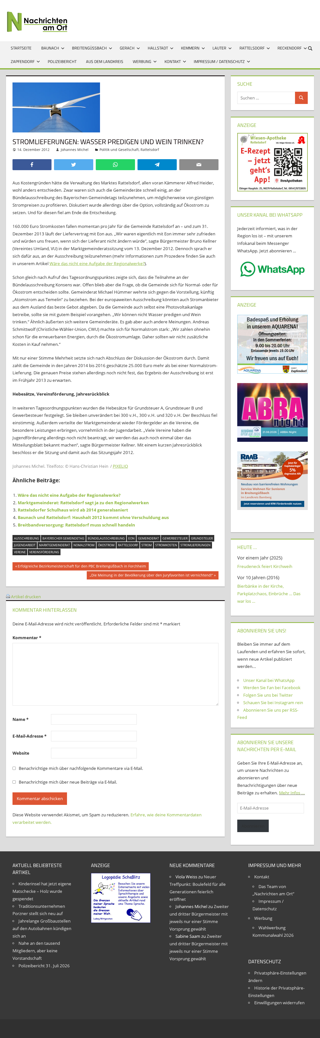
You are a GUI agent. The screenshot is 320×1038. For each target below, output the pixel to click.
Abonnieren (253, 826)
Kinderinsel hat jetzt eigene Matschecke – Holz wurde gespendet (41, 891)
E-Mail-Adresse (29, 736)
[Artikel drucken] (8, 596)
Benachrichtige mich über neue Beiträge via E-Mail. (68, 782)
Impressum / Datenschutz (219, 61)
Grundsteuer (202, 538)
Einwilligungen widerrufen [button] (279, 1003)
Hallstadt (158, 48)
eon (131, 538)
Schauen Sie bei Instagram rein (273, 702)
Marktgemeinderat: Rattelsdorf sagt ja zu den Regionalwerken (83, 503)
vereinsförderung (44, 552)
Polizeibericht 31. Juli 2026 (44, 966)
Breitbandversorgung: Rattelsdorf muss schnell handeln (76, 525)
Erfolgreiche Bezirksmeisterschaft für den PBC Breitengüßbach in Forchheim (82, 566)
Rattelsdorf (252, 48)
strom (147, 545)
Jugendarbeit (25, 545)
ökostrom (106, 545)
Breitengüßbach (89, 48)
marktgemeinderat (54, 545)
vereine (20, 552)
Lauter (219, 48)
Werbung (142, 61)
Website (20, 753)
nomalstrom (84, 545)
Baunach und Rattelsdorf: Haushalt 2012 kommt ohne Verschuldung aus (93, 517)
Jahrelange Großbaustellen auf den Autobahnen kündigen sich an (41, 928)
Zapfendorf (22, 61)
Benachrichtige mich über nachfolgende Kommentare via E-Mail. (81, 768)
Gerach (127, 48)
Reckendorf (290, 48)
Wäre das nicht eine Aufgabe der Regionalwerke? (97, 263)
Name (20, 719)
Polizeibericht (62, 61)
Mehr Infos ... (292, 793)
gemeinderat (148, 538)
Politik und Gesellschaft (119, 149)
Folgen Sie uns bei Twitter (268, 695)
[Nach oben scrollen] (312, 1030)
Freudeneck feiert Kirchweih (264, 566)
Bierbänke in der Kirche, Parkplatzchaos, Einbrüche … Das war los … (268, 593)
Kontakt (172, 61)
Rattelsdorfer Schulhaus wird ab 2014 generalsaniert (73, 510)
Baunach (50, 48)
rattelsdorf (128, 545)
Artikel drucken (26, 596)
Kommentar (26, 637)
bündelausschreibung (106, 538)
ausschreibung (26, 538)
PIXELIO (120, 466)
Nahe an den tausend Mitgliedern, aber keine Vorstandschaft (36, 950)
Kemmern (190, 48)
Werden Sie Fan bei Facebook (271, 687)
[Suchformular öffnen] (310, 48)
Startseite (21, 48)
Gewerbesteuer (175, 538)
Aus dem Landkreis (104, 61)
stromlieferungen (195, 545)
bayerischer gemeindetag (63, 538)
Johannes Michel (74, 149)
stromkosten (166, 545)
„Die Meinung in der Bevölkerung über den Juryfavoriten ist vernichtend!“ (151, 575)
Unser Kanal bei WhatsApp (268, 680)
